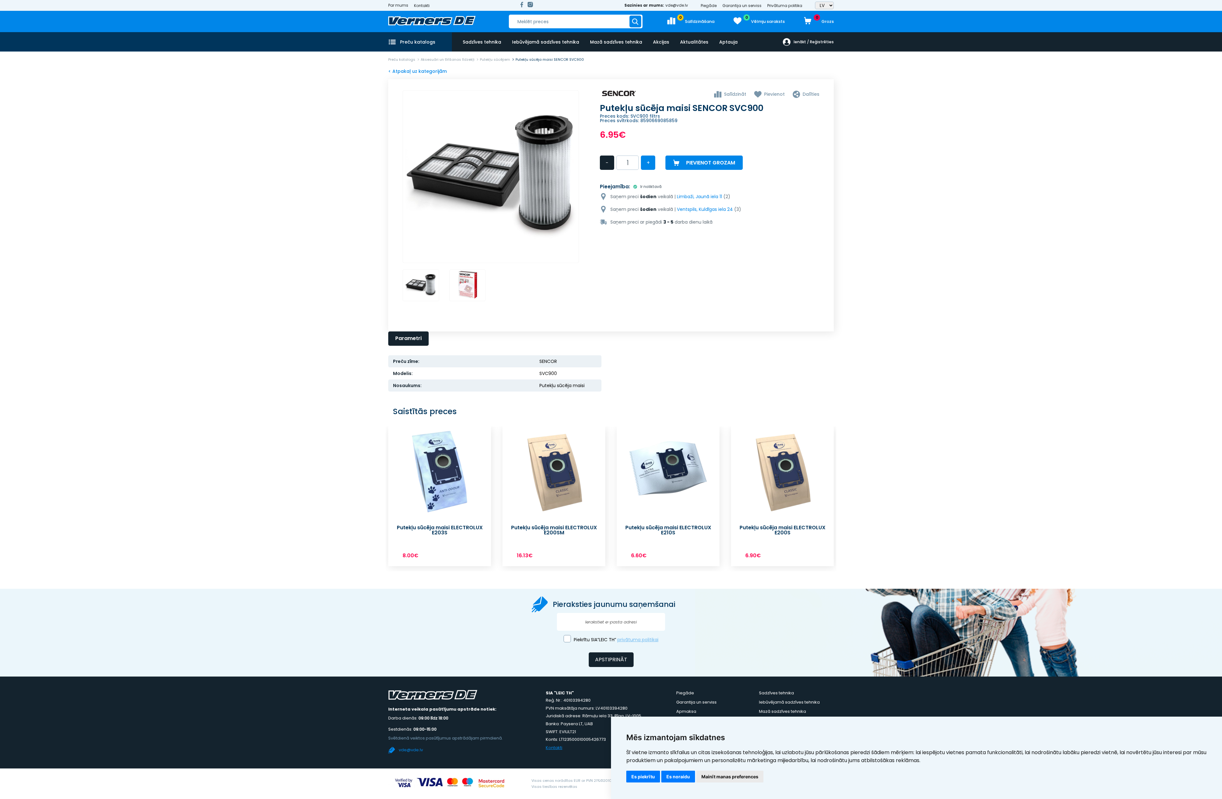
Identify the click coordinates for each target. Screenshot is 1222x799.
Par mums (398, 5)
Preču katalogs (401, 59)
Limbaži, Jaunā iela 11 (699, 196)
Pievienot (774, 94)
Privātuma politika (784, 5)
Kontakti (422, 5)
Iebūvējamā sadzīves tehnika (545, 42)
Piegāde (709, 5)
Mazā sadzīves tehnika (616, 42)
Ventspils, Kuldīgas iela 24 (705, 209)
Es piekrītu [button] (643, 776)
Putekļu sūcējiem (495, 59)
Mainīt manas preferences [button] (729, 776)
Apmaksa (686, 711)
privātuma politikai (637, 639)
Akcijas (661, 42)
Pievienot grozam (710, 162)
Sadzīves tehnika (482, 42)
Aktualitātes (694, 42)
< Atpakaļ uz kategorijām (417, 71)
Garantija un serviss (742, 5)
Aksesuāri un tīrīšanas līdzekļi (447, 59)
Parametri (408, 338)
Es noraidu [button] (678, 776)
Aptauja (728, 42)
